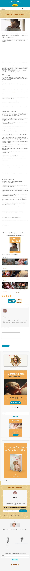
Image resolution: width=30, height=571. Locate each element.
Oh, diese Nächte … (8, 289)
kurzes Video (14, 92)
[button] (22, 8)
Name (3, 339)
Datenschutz (24, 515)
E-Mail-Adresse (13, 339)
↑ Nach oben (15, 569)
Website (3, 342)
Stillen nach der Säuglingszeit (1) (21, 277)
